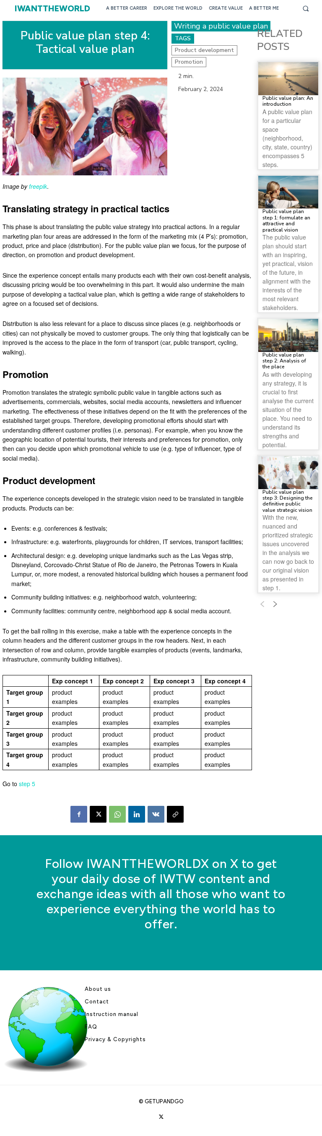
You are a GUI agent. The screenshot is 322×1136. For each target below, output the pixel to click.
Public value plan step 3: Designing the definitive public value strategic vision (287, 501)
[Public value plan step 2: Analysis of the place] (288, 335)
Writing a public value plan (221, 26)
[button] (305, 9)
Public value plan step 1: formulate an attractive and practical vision (286, 220)
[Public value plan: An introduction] (288, 78)
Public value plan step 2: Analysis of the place (284, 361)
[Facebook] (78, 814)
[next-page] (275, 604)
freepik (38, 186)
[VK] (156, 814)
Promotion (189, 62)
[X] (98, 814)
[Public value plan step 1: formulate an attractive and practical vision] (288, 192)
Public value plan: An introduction (287, 101)
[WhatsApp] (117, 814)
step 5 (27, 783)
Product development (204, 50)
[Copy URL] (175, 814)
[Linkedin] (136, 814)
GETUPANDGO (164, 1101)
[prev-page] (262, 604)
